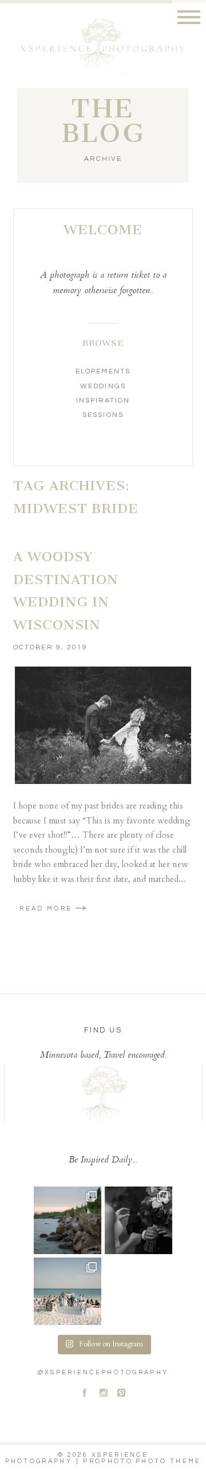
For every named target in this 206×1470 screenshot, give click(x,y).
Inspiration (103, 400)
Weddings (102, 386)
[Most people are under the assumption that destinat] (67, 1291)
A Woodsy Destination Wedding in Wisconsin (65, 591)
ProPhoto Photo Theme (142, 1461)
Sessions (102, 415)
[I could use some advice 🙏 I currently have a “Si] (67, 1220)
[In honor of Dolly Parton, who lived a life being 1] (138, 1220)
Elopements (103, 371)
